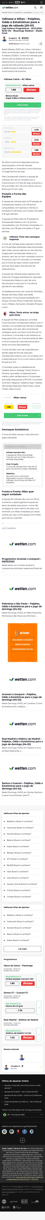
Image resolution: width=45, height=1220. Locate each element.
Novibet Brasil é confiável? (19, 834)
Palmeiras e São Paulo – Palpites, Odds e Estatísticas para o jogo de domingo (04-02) (22, 606)
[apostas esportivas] (10, 7)
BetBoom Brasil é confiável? (20, 821)
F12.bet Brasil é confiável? (19, 890)
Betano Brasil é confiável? (19, 840)
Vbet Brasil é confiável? (17, 871)
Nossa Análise (38, 981)
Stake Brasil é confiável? (18, 846)
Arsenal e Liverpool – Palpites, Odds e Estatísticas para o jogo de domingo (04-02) (22, 697)
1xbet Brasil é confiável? (18, 878)
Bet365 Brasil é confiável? (18, 865)
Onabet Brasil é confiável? (19, 896)
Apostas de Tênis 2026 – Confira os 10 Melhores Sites (23, 1096)
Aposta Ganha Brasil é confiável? (22, 884)
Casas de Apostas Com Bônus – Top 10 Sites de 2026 (23, 1103)
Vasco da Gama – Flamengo (18, 965)
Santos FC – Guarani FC (16, 993)
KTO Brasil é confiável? (17, 859)
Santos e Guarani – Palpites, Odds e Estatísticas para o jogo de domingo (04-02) (22, 786)
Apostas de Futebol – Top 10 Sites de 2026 (21, 1092)
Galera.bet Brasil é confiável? (20, 827)
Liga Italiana (28, 12)
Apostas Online (7, 12)
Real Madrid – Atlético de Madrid (21, 1020)
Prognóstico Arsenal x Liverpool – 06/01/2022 (21, 560)
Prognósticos (17, 12)
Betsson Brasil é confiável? (19, 853)
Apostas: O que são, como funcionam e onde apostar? (22, 1086)
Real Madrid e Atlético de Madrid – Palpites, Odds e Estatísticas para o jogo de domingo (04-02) (22, 742)
